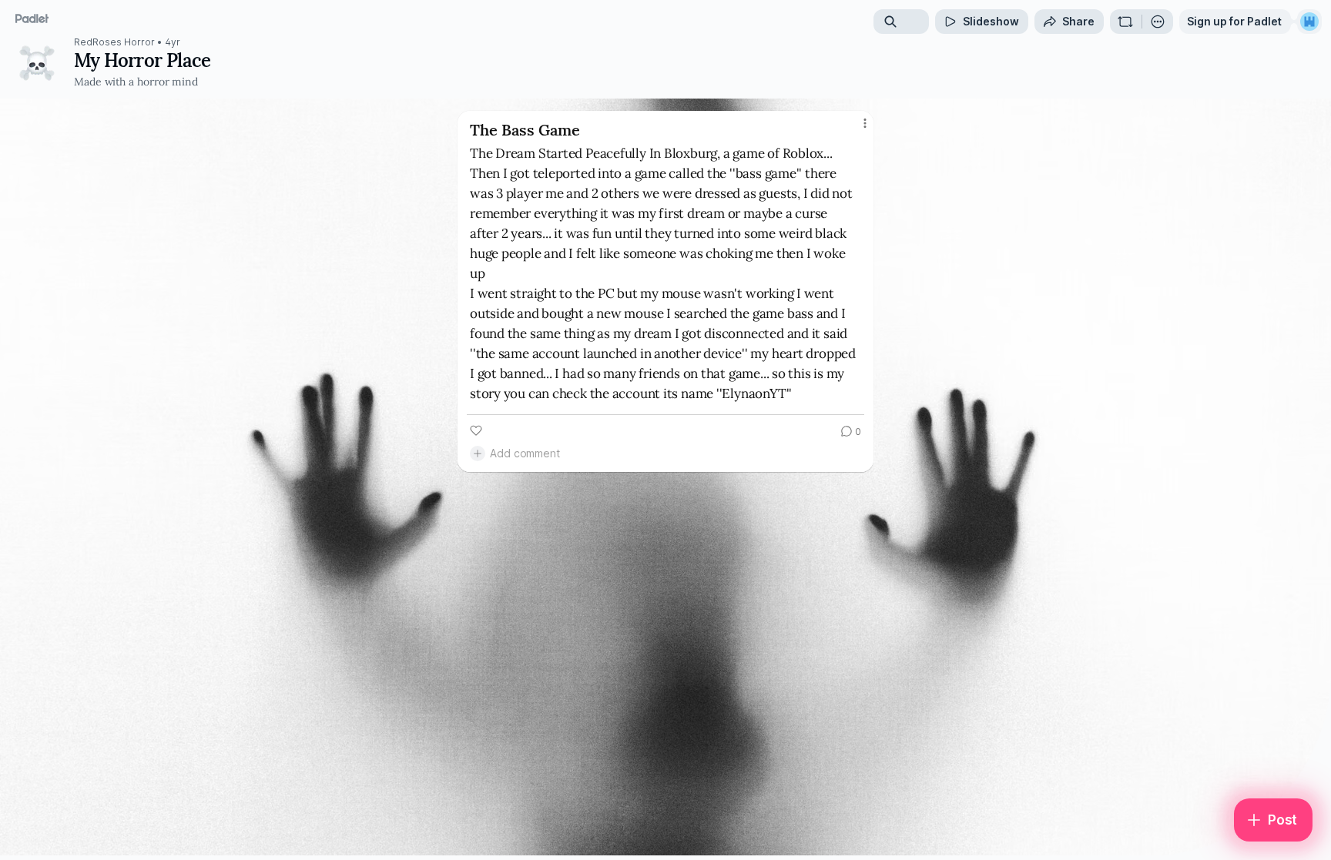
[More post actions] (864, 123)
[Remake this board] (1125, 21)
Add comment (525, 453)
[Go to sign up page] (1309, 21)
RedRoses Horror (114, 42)
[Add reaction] (476, 430)
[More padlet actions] (1157, 21)
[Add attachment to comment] (477, 453)
